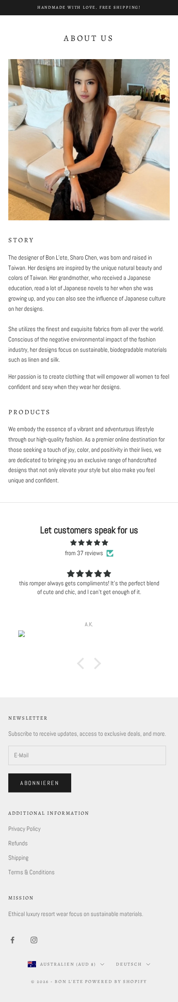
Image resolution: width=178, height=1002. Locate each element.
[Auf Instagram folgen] (34, 940)
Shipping (18, 857)
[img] (89, 543)
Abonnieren (39, 783)
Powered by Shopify (116, 981)
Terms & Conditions (31, 872)
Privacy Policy (24, 829)
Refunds (18, 843)
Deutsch (129, 964)
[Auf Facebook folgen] (12, 940)
